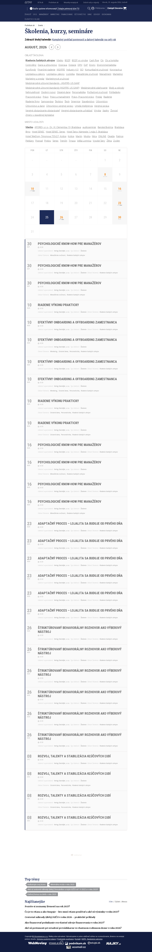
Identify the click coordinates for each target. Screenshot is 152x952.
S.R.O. (35, 14)
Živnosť (28, 14)
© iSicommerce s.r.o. (40, 936)
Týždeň (117, 902)
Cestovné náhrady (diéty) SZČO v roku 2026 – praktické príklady (60, 917)
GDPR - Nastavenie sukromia (92, 939)
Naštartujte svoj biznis (37, 884)
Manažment (44, 14)
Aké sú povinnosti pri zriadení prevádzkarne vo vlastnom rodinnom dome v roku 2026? (73, 928)
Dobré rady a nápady (91, 2)
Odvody (97, 14)
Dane (90, 14)
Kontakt (77, 939)
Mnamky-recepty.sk (71, 2)
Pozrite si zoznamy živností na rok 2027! (47, 906)
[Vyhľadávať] (89, 9)
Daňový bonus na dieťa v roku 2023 (42, 894)
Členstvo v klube (32, 19)
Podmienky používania (65, 939)
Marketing (54, 14)
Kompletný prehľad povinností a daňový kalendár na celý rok (84, 39)
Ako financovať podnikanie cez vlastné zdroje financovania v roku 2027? (64, 922)
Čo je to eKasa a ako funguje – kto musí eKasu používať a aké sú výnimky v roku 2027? (72, 911)
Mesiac (124, 902)
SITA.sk (40, 2)
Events (40, 25)
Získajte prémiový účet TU (68, 8)
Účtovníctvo (80, 14)
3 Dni (111, 902)
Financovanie (67, 14)
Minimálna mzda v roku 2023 (62, 884)
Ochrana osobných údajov (46, 939)
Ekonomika (106, 14)
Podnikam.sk (53, 2)
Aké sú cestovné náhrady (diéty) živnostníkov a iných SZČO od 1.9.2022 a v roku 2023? (63, 889)
